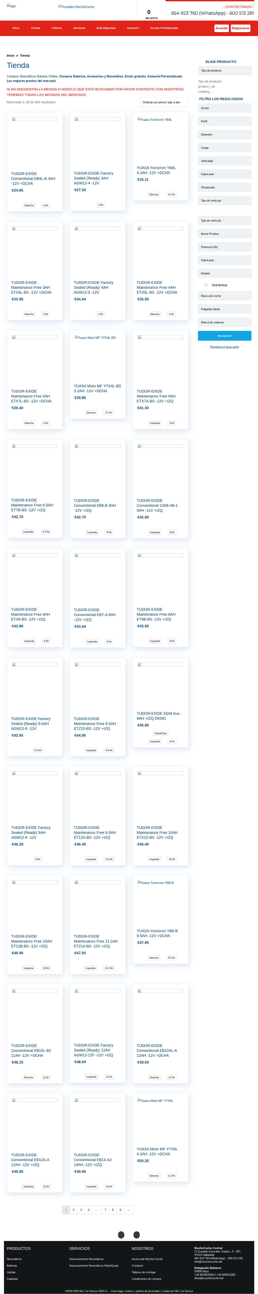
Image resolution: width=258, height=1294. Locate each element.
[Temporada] (224, 188)
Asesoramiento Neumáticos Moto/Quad (93, 1265)
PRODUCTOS (19, 1248)
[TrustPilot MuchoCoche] (76, 6)
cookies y (130, 1291)
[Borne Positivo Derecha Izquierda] (224, 234)
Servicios (79, 28)
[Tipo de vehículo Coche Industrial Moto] (224, 221)
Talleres (56, 28)
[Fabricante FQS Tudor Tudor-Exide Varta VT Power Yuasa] (224, 261)
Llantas (11, 1272)
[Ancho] (224, 108)
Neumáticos (14, 1259)
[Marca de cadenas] (224, 323)
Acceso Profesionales (164, 28)
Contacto (133, 28)
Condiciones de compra (146, 1278)
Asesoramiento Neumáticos (86, 1259)
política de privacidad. (148, 1291)
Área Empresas (106, 28)
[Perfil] (224, 122)
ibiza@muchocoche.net (208, 1278)
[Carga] (224, 148)
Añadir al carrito (61, 189)
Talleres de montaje (144, 1272)
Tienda (35, 28)
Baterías (12, 1265)
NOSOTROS (142, 1248)
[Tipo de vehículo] (224, 201)
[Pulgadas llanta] (224, 309)
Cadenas (12, 1278)
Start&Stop (219, 285)
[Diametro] (224, 135)
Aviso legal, (118, 1291)
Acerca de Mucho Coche (147, 1259)
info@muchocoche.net (208, 1261)
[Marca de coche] (224, 296)
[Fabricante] (224, 174)
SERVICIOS (79, 1248)
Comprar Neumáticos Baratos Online (32, 76)
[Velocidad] (224, 161)
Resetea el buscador (224, 347)
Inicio (16, 28)
